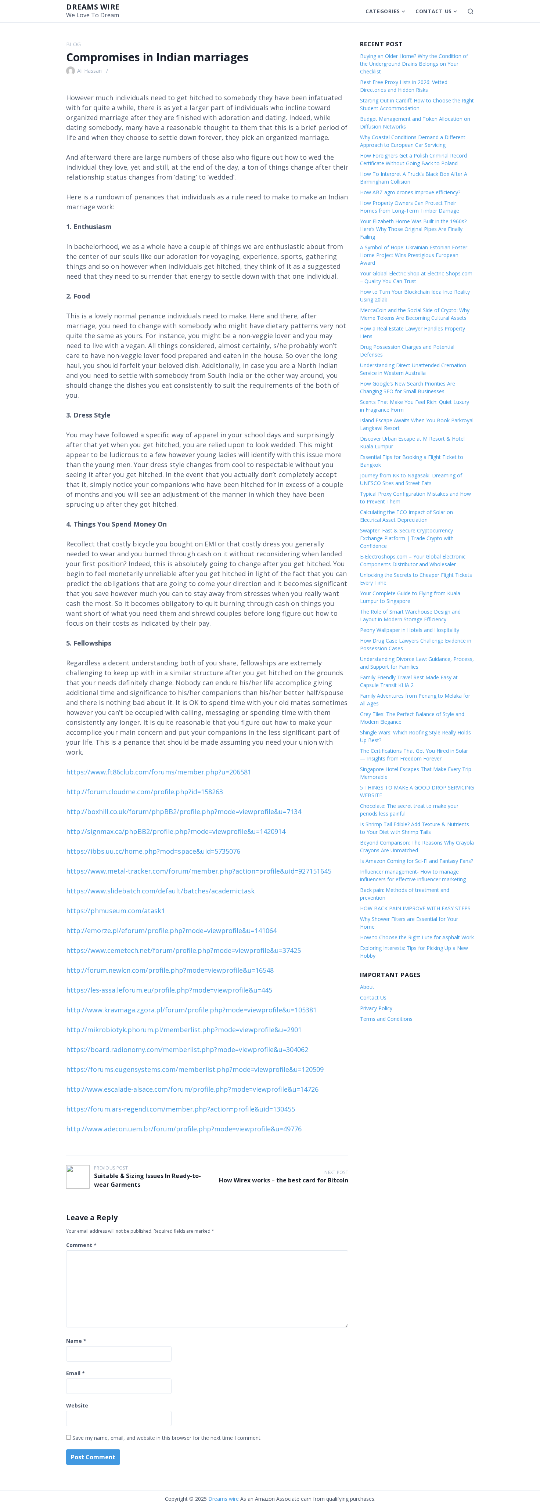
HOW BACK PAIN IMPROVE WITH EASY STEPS (415, 908)
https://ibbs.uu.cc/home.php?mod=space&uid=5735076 (153, 851)
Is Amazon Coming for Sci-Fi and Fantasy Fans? (416, 860)
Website (77, 1405)
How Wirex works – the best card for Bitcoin (283, 1180)
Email (75, 1373)
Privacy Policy (376, 1008)
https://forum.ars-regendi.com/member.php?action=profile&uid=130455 (180, 1109)
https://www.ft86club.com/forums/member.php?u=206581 (158, 771)
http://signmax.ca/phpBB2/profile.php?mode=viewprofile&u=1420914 (175, 831)
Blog (73, 44)
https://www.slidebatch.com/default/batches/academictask (160, 890)
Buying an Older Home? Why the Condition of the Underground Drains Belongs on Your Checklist (414, 64)
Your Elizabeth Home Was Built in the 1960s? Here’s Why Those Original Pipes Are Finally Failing (413, 229)
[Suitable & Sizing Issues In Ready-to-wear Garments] (78, 1177)
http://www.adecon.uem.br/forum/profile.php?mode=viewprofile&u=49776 (184, 1128)
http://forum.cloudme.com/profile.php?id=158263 (144, 791)
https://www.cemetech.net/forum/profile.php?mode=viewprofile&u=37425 (183, 950)
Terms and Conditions (386, 1018)
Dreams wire (93, 7)
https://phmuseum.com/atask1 (115, 910)
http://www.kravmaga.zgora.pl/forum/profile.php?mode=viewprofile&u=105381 (191, 1009)
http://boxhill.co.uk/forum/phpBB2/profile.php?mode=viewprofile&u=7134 (183, 811)
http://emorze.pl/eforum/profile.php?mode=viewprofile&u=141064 (171, 930)
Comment (81, 1245)
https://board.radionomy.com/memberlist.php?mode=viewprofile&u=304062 (187, 1049)
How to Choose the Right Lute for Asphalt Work (417, 937)
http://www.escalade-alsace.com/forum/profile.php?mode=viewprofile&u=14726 (192, 1089)
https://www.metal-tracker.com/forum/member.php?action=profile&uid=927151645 (198, 871)
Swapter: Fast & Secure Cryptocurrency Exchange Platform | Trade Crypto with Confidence (407, 538)
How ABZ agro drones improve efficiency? (410, 192)
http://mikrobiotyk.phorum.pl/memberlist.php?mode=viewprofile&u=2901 (184, 1029)
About (367, 986)
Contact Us (433, 11)
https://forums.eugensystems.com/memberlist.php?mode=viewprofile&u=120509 (195, 1069)
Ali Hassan (89, 70)
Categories (383, 11)
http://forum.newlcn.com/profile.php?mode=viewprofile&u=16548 (170, 970)
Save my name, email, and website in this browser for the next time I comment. (167, 1437)
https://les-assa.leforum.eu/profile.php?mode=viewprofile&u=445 (169, 990)
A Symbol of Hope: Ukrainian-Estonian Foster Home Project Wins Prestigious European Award (413, 255)
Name (76, 1340)
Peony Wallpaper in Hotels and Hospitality (409, 629)
